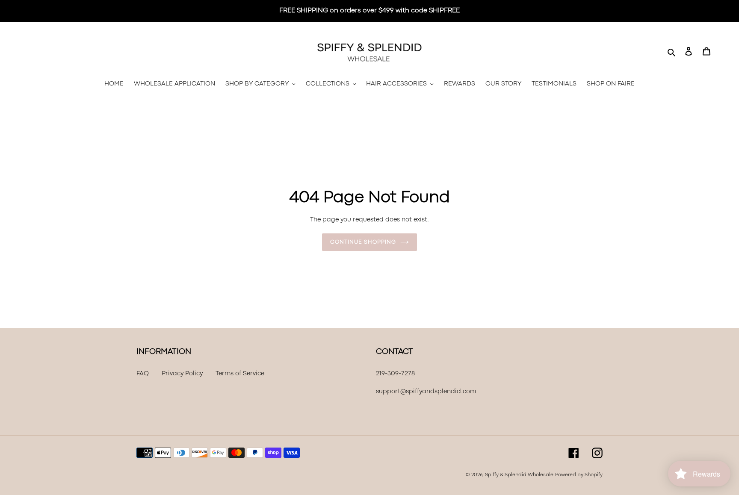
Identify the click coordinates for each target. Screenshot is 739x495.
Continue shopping (363, 242)
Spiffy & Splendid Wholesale (519, 475)
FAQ (142, 374)
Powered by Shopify (579, 475)
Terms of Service (240, 374)
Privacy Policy (182, 374)
